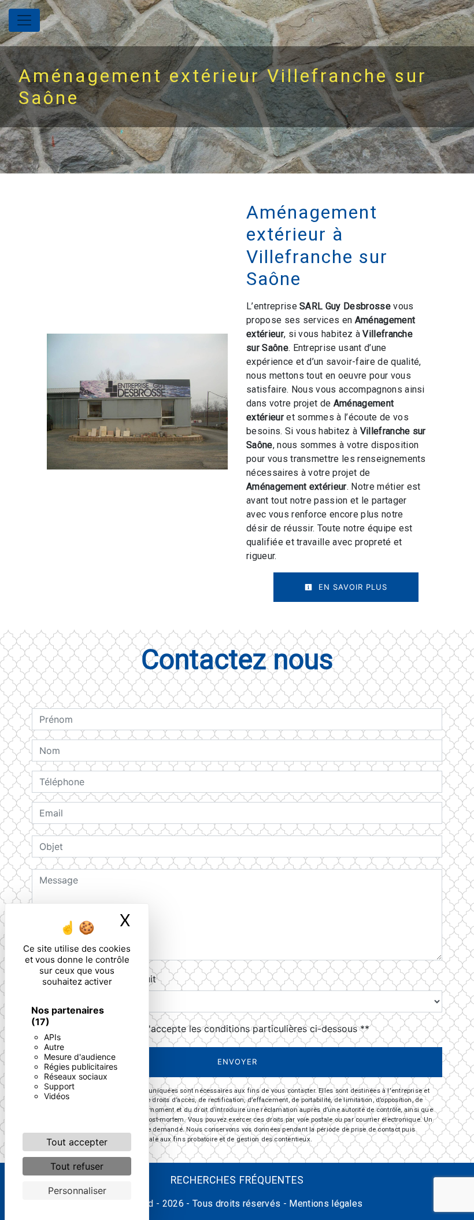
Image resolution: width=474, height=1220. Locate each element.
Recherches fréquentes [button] (237, 1180)
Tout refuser (76, 1166)
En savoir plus (351, 586)
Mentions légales (324, 1203)
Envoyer (237, 1061)
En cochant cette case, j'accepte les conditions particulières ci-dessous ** (206, 1028)
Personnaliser (77, 1190)
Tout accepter (77, 1142)
